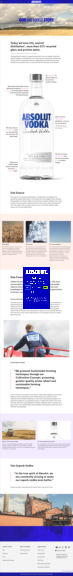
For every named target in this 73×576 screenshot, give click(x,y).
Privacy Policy (33, 298)
